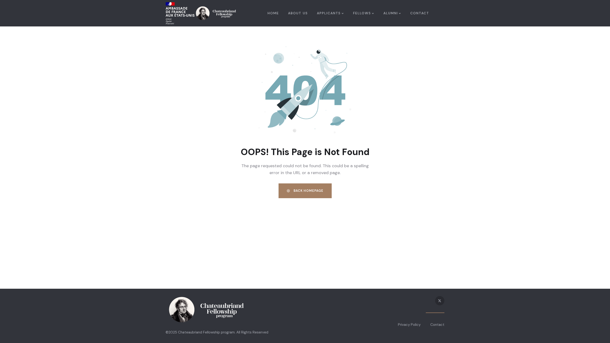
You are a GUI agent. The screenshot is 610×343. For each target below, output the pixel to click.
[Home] (201, 13)
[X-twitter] (439, 300)
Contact (437, 324)
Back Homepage (308, 191)
